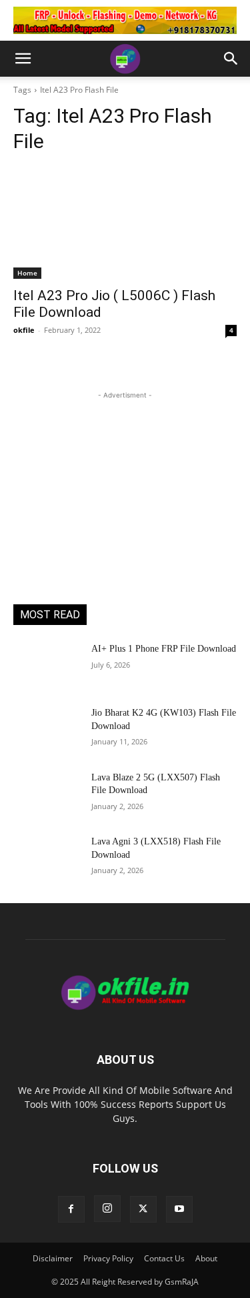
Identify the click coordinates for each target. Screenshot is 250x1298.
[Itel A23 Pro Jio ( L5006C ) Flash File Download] (125, 223)
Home (27, 272)
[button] (22, 59)
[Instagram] (107, 1208)
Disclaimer (53, 1258)
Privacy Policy (108, 1258)
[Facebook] (71, 1209)
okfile (24, 330)
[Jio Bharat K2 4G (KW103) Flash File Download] (47, 729)
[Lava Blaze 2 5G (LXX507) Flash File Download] (47, 794)
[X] (143, 1209)
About (206, 1258)
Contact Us (164, 1258)
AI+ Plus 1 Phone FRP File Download (163, 649)
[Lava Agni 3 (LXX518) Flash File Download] (47, 858)
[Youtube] (179, 1209)
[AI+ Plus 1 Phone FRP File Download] (47, 665)
